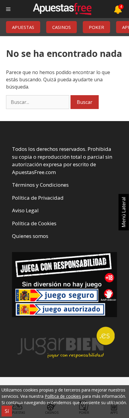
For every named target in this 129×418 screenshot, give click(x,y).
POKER (96, 27)
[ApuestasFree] (62, 9)
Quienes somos (30, 235)
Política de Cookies (34, 223)
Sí (7, 411)
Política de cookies (63, 396)
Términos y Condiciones (40, 184)
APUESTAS (23, 27)
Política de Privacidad (38, 197)
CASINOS (61, 27)
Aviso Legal (25, 210)
